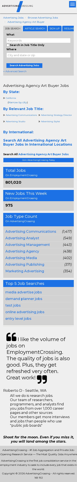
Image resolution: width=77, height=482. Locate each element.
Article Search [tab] (35, 28)
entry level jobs (18, 319)
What (10, 34)
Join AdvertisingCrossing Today (38, 160)
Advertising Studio (15, 121)
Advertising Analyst (22, 238)
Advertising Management (27, 245)
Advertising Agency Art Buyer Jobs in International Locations (37, 142)
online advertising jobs (24, 312)
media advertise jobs (23, 292)
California (11, 98)
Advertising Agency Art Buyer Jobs (36, 85)
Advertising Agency (22, 251)
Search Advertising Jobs (24, 65)
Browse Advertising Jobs (43, 17)
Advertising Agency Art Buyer (25, 21)
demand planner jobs (23, 299)
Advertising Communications (30, 232)
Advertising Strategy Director (56, 115)
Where (11, 49)
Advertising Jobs (13, 17)
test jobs (13, 305)
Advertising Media (21, 258)
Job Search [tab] (12, 28)
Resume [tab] (69, 28)
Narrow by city (18, 102)
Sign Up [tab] (55, 28)
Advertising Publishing (24, 265)
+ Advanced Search (15, 71)
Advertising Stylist (50, 121)
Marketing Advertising (24, 271)
